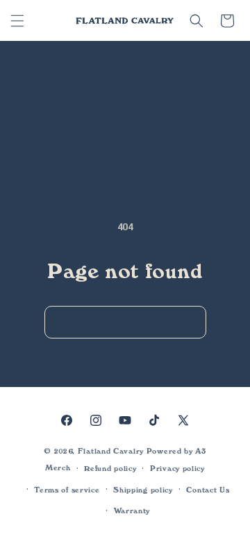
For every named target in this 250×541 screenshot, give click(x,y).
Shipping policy (143, 490)
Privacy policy (177, 468)
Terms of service (66, 490)
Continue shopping (125, 322)
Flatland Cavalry (111, 451)
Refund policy (110, 468)
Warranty (132, 510)
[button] (17, 21)
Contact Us (207, 490)
